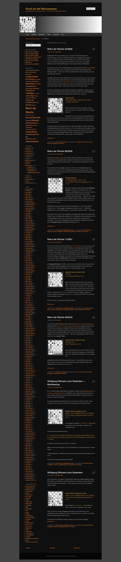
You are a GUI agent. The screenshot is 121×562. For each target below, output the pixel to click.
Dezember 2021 (29, 286)
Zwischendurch (32, 141)
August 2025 (29, 210)
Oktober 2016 (29, 394)
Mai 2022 (28, 278)
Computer (28, 150)
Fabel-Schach (29, 495)
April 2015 (28, 426)
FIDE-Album (35, 81)
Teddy (27, 529)
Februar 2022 (29, 283)
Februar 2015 (29, 429)
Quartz (27, 521)
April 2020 (28, 321)
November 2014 (29, 435)
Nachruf (37, 96)
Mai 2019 (28, 340)
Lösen (27, 158)
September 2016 (30, 396)
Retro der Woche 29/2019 (59, 317)
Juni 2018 (28, 360)
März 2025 (28, 218)
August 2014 (29, 440)
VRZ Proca (56, 464)
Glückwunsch (29, 153)
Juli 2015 (28, 421)
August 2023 (29, 251)
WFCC (27, 540)
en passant (86, 308)
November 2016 (29, 393)
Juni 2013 (28, 464)
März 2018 (28, 365)
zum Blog (28, 548)
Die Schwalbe (91, 68)
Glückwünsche (31, 86)
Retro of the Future (30, 115)
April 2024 (28, 238)
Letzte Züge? (30, 96)
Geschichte (56, 34)
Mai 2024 (28, 236)
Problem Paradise (30, 517)
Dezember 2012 (29, 475)
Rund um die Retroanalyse (41, 8)
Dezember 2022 (29, 265)
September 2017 (30, 375)
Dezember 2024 (29, 224)
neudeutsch (28, 98)
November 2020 (29, 309)
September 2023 (30, 250)
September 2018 (30, 354)
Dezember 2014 (29, 433)
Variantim (28, 536)
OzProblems (29, 509)
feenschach (29, 81)
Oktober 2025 (29, 206)
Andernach (36, 70)
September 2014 (30, 438)
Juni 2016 (28, 401)
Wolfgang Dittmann (63, 464)
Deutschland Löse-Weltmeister (33, 57)
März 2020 (28, 323)
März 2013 (28, 469)
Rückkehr (90, 463)
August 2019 (29, 335)
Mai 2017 (28, 382)
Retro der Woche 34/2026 (32, 55)
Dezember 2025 (29, 203)
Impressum (52, 548)
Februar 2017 (29, 387)
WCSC (34, 139)
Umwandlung (72, 231)
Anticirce (28, 72)
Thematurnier (29, 127)
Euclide (27, 493)
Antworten (61, 143)
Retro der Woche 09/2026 (59, 151)
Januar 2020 (29, 326)
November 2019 (29, 330)
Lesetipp (29, 93)
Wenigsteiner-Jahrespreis (32, 538)
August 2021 (29, 293)
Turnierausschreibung (31, 129)
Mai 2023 (28, 257)
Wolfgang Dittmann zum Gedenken (65, 472)
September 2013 (30, 459)
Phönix (33, 98)
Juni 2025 (28, 213)
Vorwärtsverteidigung (79, 309)
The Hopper (29, 531)
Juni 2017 (28, 380)
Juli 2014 (28, 441)
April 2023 (28, 258)
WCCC (28, 139)
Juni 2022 (28, 276)
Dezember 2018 (29, 349)
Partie (27, 163)
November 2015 (29, 414)
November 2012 (29, 476)
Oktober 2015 (29, 415)
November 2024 (29, 225)
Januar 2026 (29, 201)
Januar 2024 (29, 243)
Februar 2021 (29, 304)
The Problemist (29, 533)
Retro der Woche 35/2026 (32, 53)
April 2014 (28, 447)
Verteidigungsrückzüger (60, 158)
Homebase (36, 88)
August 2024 (29, 231)
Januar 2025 (29, 222)
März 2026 (28, 197)
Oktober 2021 (29, 290)
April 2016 (28, 405)
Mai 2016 (28, 403)
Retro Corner (29, 526)
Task (38, 123)
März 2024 (28, 239)
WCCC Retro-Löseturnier (32, 58)
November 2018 (29, 351)
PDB (27, 510)
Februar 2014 (29, 450)
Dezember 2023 (29, 244)
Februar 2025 (29, 220)
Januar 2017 (29, 389)
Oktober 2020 (29, 311)
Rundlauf (28, 120)
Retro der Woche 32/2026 (32, 64)
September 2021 (30, 292)
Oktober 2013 (29, 457)
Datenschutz (77, 548)
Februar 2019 (29, 346)
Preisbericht (30, 102)
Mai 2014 (28, 445)
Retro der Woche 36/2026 (32, 52)
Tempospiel (29, 125)
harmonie (28, 498)
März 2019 (28, 344)
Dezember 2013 (29, 454)
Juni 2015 (28, 422)
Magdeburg (28, 62)
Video (27, 181)
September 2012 (30, 480)
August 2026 (29, 189)
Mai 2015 (28, 424)
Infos (62, 34)
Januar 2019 (29, 347)
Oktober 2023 (29, 248)
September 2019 (30, 333)
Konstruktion (29, 155)
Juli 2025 (28, 211)
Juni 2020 (28, 318)
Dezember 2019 (29, 328)
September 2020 (30, 312)
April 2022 (28, 279)
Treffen (27, 176)
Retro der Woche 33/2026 (32, 60)
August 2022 (29, 272)
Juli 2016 (28, 400)
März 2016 (28, 407)
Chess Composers (30, 486)
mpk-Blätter (28, 505)
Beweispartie (28, 74)
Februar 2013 (29, 471)
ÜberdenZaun (29, 179)
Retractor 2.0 (29, 524)
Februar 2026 (29, 199)
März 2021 (28, 302)
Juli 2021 (28, 295)
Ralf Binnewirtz (29, 522)
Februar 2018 (29, 367)
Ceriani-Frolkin (32, 76)
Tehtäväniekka (66, 82)
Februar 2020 (29, 325)
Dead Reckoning (30, 489)
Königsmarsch (30, 90)
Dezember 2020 (29, 307)
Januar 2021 (29, 306)
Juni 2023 (28, 255)
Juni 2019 (28, 339)
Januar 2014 (29, 452)
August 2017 (29, 377)
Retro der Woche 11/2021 (59, 239)
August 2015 (29, 419)
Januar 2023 (29, 264)
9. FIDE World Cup (79, 246)
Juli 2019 (28, 337)
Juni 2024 (28, 234)
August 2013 (29, 461)
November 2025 (29, 204)
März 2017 (28, 386)
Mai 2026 (28, 194)
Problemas (28, 519)
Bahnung (33, 72)
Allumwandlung (29, 70)
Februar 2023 (29, 262)
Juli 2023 (28, 253)
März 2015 (28, 427)
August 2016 (29, 398)
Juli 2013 (28, 462)
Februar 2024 (29, 241)
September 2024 (30, 229)
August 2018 (29, 356)
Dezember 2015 (29, 412)
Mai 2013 (28, 466)
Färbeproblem (31, 170)
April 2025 (28, 217)
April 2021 (28, 300)
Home (27, 34)
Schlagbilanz (55, 143)
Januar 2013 (29, 473)
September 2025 (30, 208)
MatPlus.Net (29, 503)
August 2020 (29, 314)
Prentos (36, 102)
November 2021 (29, 288)
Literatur (28, 157)
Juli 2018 (28, 358)
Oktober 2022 (29, 269)
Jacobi (27, 500)
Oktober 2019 (29, 332)
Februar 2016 (29, 408)
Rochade (49, 143)
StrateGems (29, 528)
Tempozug (34, 125)
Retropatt (49, 231)
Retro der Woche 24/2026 (59, 48)
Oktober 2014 (29, 436)
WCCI (31, 139)
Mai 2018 (28, 361)
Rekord (34, 105)
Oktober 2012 (29, 478)
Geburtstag (30, 83)
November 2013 (29, 455)
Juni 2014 (28, 443)
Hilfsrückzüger (80, 142)
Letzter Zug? (36, 93)
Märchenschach (30, 160)
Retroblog (33, 34)
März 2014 (28, 448)
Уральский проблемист (32, 542)
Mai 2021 (28, 299)
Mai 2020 (28, 319)
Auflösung (58, 142)
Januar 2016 (29, 410)
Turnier (27, 177)
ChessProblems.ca (30, 488)
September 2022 (30, 271)
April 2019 (28, 342)
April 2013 (28, 468)
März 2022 (28, 281)
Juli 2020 (28, 316)
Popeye (27, 514)
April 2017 (28, 384)
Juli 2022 (28, 274)
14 (93, 472)
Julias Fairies (29, 502)
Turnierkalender (30, 535)
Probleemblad (29, 516)
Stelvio (49, 34)
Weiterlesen (51, 138)
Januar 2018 (29, 368)
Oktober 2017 (29, 374)
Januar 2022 (29, 285)
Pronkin (29, 105)
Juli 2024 (28, 232)
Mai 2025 (28, 215)
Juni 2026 (28, 192)
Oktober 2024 (29, 227)
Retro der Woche (89, 142)
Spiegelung (66, 231)
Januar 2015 (29, 431)
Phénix (27, 512)
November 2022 (29, 267)
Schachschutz (89, 372)
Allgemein (28, 148)
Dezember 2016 (29, 391)
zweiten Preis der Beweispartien (84, 324)
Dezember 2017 (29, 370)
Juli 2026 (28, 190)
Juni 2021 (28, 297)
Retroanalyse (42, 34)
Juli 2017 (28, 379)
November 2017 (29, 372)
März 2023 (28, 260)
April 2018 (28, 363)
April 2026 (28, 196)
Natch (27, 507)
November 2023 (29, 246)
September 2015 (30, 417)
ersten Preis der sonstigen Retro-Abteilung (68, 326)
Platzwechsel (30, 100)
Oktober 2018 (29, 353)
